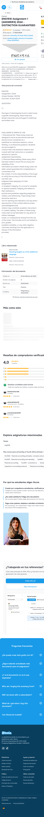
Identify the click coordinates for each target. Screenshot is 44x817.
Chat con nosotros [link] (28, 766)
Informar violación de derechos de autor (26, 297)
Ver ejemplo (21, 59)
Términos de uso (6, 803)
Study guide (26, 769)
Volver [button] (8, 13)
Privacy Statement (18, 803)
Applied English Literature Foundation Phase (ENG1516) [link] (20, 39)
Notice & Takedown (7, 786)
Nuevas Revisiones (28, 783)
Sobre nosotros (6, 766)
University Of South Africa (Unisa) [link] (21, 35)
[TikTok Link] (7, 748)
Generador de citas (7, 769)
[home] (22, 7)
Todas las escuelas (28, 777)
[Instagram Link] (3, 748)
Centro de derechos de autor (10, 777)
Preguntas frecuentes (29, 763)
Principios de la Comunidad (9, 783)
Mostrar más (32, 79)
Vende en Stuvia (6, 763)
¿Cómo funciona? (6, 760)
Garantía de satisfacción (30, 760)
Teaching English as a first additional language (23, 253)
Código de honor (6, 780)
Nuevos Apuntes (28, 780)
